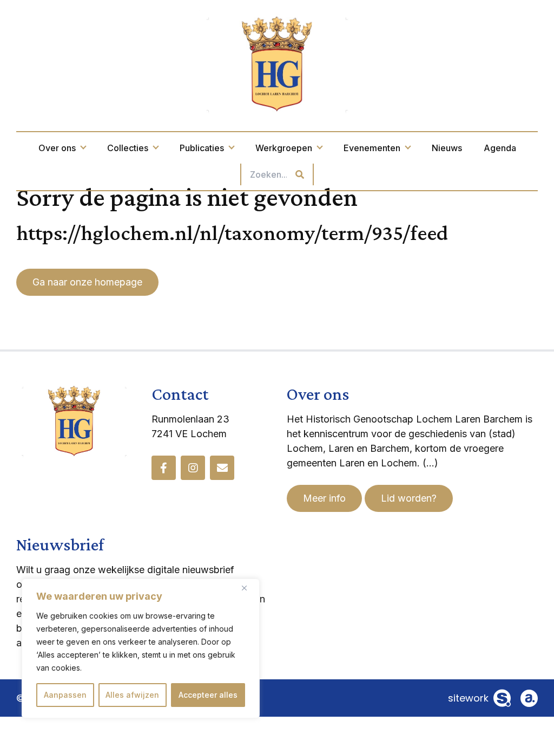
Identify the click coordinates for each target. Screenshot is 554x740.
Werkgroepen (283, 147)
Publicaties (202, 147)
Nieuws (447, 147)
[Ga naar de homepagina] (277, 63)
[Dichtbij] (248, 587)
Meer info (324, 498)
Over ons (57, 147)
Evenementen (372, 147)
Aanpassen (65, 694)
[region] (141, 648)
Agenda (500, 147)
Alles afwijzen (132, 694)
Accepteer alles (208, 694)
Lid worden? (409, 498)
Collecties (127, 147)
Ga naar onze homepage (87, 282)
